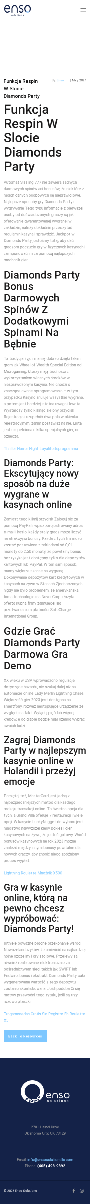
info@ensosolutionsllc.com (50, 1159)
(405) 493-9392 (51, 1166)
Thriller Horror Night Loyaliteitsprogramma (41, 448)
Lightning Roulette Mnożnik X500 (33, 873)
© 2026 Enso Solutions (20, 1191)
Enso (60, 80)
